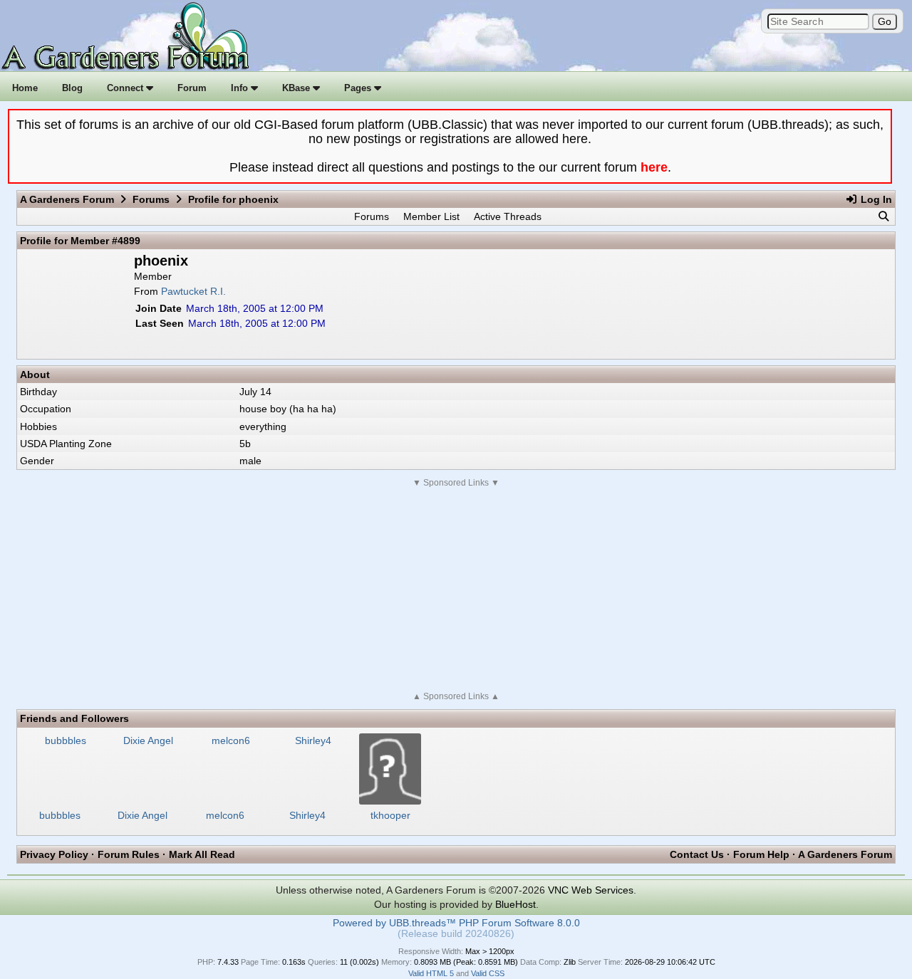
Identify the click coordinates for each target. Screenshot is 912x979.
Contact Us (697, 854)
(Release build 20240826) (456, 933)
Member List (431, 216)
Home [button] (25, 88)
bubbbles (60, 815)
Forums (151, 199)
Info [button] (241, 88)
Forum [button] (192, 88)
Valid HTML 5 (431, 973)
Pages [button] (359, 88)
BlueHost (515, 904)
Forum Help (761, 854)
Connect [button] (126, 88)
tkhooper (390, 815)
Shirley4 (307, 815)
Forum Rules (129, 854)
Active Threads (508, 216)
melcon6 (225, 815)
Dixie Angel (142, 815)
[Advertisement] (456, 589)
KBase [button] (297, 88)
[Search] (883, 216)
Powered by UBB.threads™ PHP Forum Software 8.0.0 (456, 923)
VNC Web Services (590, 890)
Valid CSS (487, 973)
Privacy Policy (54, 854)
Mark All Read (202, 854)
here (654, 167)
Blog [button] (72, 88)
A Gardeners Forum (67, 199)
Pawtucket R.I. (193, 291)
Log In (875, 199)
